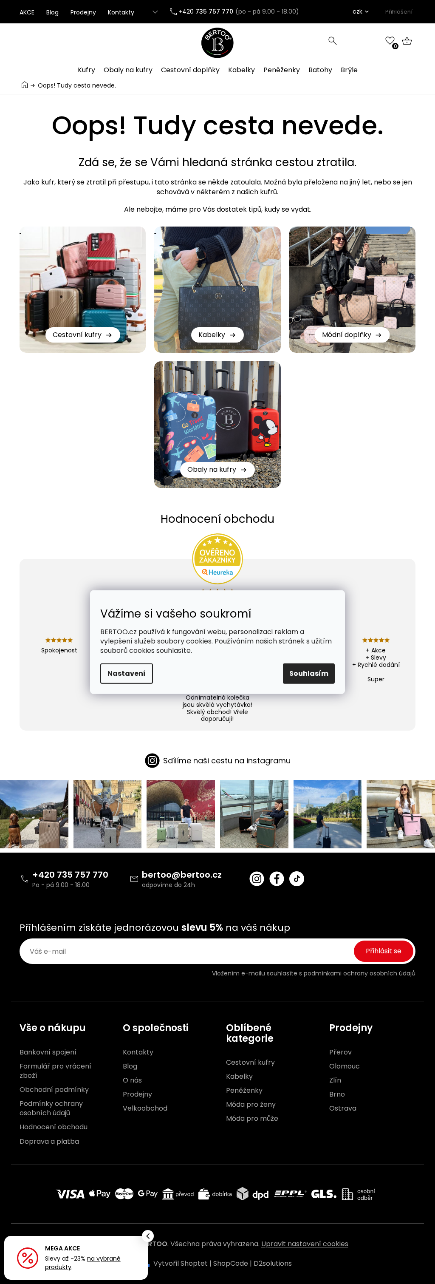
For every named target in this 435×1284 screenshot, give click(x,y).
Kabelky (239, 1076)
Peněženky (244, 1090)
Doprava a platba (49, 1141)
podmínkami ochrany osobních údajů (359, 973)
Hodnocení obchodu (54, 1127)
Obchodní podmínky (54, 1089)
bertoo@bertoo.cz (182, 875)
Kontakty (121, 12)
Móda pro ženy (251, 1104)
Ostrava (342, 1108)
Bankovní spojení (48, 1052)
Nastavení (126, 673)
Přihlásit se (383, 951)
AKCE (27, 12)
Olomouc (344, 1066)
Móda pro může (252, 1118)
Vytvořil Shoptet (180, 1263)
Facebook (276, 878)
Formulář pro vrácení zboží (55, 1071)
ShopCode (230, 1263)
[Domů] (25, 85)
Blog (52, 12)
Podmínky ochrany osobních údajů (51, 1108)
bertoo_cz (256, 878)
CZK (357, 11)
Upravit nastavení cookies (304, 1244)
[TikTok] (296, 878)
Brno (337, 1094)
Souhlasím (308, 673)
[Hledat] (332, 40)
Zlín (335, 1080)
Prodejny (83, 12)
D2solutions (273, 1263)
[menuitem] (86, 70)
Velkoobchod (145, 1108)
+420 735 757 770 (70, 875)
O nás (132, 1080)
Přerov (340, 1052)
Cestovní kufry (250, 1062)
